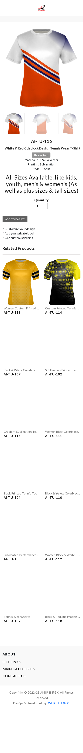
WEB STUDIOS (59, 703)
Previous (9, 69)
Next (74, 69)
